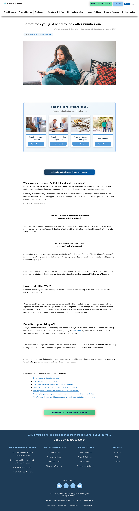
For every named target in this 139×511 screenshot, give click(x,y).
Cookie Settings (87, 506)
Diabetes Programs (111, 12)
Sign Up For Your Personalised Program (69, 412)
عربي (133, 4)
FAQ (117, 457)
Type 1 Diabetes (10, 12)
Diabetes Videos (54, 457)
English (127, 4)
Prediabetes (39, 12)
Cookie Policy (74, 506)
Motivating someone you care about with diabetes (53, 384)
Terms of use (51, 506)
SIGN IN (118, 4)
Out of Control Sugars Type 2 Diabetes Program (22, 461)
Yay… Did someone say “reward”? (46, 381)
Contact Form (88, 500)
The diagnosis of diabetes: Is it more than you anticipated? (56, 391)
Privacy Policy (62, 506)
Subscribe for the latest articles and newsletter (69, 172)
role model (77, 330)
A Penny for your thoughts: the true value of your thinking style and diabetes (63, 394)
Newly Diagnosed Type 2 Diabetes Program (22, 454)
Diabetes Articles (54, 453)
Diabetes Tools (54, 462)
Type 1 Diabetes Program (22, 472)
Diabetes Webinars (93, 12)
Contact (117, 462)
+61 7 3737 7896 (77, 500)
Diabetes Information (75, 12)
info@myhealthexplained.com (61, 500)
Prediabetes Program (22, 467)
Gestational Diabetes (56, 12)
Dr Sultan (117, 453)
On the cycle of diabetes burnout (46, 378)
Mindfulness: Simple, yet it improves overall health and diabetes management (64, 397)
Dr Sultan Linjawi (128, 12)
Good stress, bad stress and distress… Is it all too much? (55, 387)
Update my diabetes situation (69, 439)
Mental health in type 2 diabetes (40, 34)
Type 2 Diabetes (25, 12)
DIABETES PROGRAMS (100, 4)
